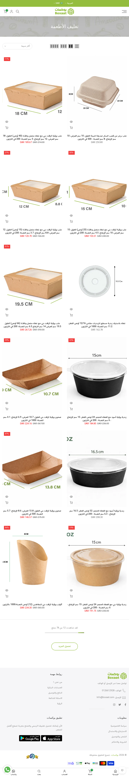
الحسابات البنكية (54, 687)
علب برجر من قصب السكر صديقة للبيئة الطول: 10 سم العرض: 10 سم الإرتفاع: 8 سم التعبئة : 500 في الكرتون (97, 137)
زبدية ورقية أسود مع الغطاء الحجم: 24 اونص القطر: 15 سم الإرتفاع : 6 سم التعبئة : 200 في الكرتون (96, 419)
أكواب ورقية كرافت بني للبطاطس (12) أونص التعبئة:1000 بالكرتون (32, 604)
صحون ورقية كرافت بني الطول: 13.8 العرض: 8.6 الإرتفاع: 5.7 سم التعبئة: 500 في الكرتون (32, 512)
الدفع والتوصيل (55, 693)
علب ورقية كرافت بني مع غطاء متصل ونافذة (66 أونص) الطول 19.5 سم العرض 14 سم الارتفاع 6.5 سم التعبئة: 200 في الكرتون (32, 325)
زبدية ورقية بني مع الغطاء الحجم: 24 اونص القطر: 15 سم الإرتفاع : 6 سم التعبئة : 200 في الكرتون (96, 606)
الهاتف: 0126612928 (111, 690)
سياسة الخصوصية (119, 726)
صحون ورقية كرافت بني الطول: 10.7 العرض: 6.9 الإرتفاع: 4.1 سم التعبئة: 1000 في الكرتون (32, 419)
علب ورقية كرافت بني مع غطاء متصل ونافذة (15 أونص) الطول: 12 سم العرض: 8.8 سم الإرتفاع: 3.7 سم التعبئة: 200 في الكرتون (32, 231)
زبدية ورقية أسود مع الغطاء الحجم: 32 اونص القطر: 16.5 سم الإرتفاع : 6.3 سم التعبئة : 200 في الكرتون (97, 512)
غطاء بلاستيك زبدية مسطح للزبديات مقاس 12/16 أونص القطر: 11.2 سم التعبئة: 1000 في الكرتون (96, 325)
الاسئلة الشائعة (55, 698)
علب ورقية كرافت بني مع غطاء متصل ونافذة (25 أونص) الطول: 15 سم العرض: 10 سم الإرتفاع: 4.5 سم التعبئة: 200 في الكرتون (96, 231)
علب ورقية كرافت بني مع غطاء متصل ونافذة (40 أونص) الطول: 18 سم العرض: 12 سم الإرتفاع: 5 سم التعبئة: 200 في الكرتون (32, 137)
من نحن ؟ (57, 682)
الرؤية (59, 703)
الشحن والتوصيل (119, 737)
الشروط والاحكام (119, 742)
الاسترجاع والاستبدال (117, 731)
